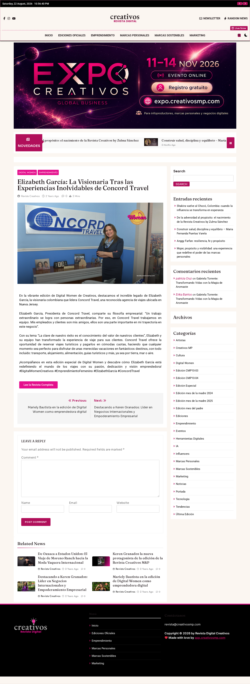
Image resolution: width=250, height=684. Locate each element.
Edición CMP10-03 (187, 370)
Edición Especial (186, 385)
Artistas (181, 340)
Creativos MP (184, 348)
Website (123, 503)
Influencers (182, 453)
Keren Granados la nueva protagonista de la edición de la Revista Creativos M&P (138, 558)
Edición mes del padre (189, 408)
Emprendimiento (103, 35)
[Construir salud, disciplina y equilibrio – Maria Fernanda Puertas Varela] (106, 142)
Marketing (197, 35)
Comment (29, 457)
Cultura (180, 355)
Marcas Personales (134, 35)
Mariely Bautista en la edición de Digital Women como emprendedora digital (136, 581)
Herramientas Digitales (190, 438)
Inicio (49, 35)
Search (179, 171)
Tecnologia (182, 499)
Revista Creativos (30, 196)
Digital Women (27, 172)
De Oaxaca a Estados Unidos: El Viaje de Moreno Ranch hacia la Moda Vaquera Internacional (63, 558)
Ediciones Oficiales (71, 35)
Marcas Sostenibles (169, 35)
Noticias (181, 484)
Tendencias (183, 506)
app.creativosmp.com (210, 637)
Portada (180, 491)
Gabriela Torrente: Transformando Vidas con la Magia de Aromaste (199, 282)
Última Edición (185, 514)
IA (177, 446)
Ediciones (182, 416)
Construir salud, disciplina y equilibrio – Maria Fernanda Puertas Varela (166, 140)
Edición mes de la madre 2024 (194, 393)
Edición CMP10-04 (187, 378)
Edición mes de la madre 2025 (194, 401)
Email (73, 503)
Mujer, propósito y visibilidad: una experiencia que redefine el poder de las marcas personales (204, 252)
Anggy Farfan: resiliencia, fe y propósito (205, 3)
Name (25, 503)
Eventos (181, 431)
